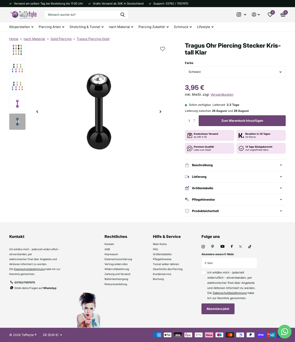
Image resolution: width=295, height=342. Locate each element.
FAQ (155, 249)
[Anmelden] (256, 14)
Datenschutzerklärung (118, 259)
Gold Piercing (61, 39)
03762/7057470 (24, 282)
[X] (240, 246)
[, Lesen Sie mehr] (242, 14)
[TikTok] (249, 246)
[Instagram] (203, 246)
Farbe (189, 63)
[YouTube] (222, 246)
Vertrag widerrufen (116, 264)
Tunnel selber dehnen (166, 264)
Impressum (111, 254)
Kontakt (109, 244)
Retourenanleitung (116, 284)
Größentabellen (162, 254)
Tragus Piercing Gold (93, 39)
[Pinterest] (212, 246)
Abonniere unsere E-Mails (217, 254)
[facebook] (232, 246)
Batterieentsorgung (116, 279)
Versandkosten (222, 94)
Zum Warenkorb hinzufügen (242, 120)
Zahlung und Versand (117, 274)
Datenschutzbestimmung (29, 269)
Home (13, 39)
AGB (107, 249)
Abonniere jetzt (218, 309)
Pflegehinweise (162, 259)
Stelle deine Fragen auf (35, 288)
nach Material (34, 39)
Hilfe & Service (167, 236)
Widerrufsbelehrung (117, 269)
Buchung (158, 279)
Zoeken (122, 14)
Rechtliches (116, 236)
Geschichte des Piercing (167, 269)
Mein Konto (160, 244)
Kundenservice (162, 274)
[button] (37, 111)
